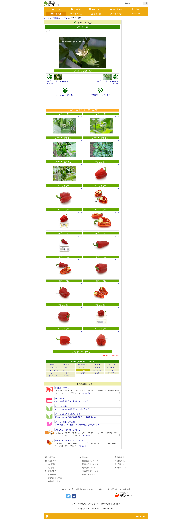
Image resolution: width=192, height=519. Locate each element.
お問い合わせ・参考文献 (120, 489)
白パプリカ (68, 367)
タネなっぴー (97, 367)
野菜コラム (77, 13)
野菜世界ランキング (90, 474)
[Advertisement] (83, 103)
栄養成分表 (117, 9)
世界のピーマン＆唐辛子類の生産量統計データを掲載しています (75, 417)
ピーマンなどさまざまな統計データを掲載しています (71, 409)
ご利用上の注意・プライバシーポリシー (90, 489)
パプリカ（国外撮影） (64, 138)
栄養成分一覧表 (54, 481)
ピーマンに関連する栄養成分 (65, 422)
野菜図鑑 (77, 9)
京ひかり (97, 364)
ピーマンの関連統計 (62, 406)
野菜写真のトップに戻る (100, 95)
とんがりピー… (53, 370)
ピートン (53, 373)
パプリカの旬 (60, 398)
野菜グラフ (52, 467)
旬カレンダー (97, 9)
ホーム (57, 9)
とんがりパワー (111, 367)
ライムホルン (68, 376)
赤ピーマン (53, 364)
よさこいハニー (53, 376)
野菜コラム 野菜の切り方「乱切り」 (68, 430)
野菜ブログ (117, 13)
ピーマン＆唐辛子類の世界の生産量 (67, 414)
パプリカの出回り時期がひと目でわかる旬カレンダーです (73, 401)
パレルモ (111, 370)
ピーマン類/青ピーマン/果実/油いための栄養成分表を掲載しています (76, 425)
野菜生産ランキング (90, 460)
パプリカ (50, 84)
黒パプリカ (111, 364)
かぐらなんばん (68, 364)
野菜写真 (57, 13)
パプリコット (97, 370)
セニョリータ (83, 367)
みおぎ (97, 373)
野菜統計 (137, 9)
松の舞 (83, 373)
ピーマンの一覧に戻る (65, 95)
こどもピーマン (53, 367)
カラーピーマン (82, 364)
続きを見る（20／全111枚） (82, 352)
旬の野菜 (51, 464)
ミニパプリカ (112, 373)
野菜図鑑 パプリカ (62, 388)
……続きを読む (85, 393)
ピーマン (64, 18)
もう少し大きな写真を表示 (82, 71)
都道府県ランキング (90, 471)
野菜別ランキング (89, 467)
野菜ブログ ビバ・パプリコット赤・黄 (69, 440)
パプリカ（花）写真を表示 (57, 81)
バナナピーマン (68, 370)
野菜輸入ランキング (90, 464)
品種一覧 (97, 13)
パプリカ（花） (64, 114)
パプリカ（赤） (101, 161)
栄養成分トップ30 (55, 477)
